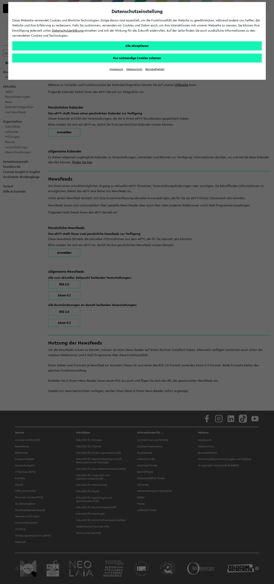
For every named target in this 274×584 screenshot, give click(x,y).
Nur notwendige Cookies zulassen (137, 58)
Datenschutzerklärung (68, 30)
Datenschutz (134, 69)
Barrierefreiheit (154, 69)
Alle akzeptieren (137, 45)
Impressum (116, 69)
